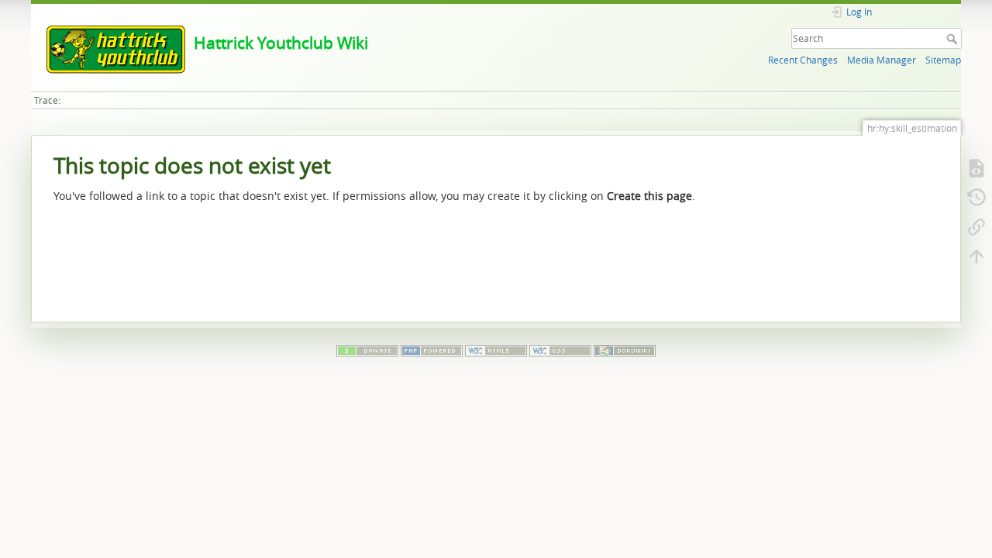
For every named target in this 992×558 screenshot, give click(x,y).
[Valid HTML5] (496, 349)
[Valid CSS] (560, 349)
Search (953, 38)
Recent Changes (803, 60)
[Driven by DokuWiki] (625, 349)
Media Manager (881, 60)
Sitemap (943, 60)
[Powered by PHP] (432, 349)
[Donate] (367, 349)
